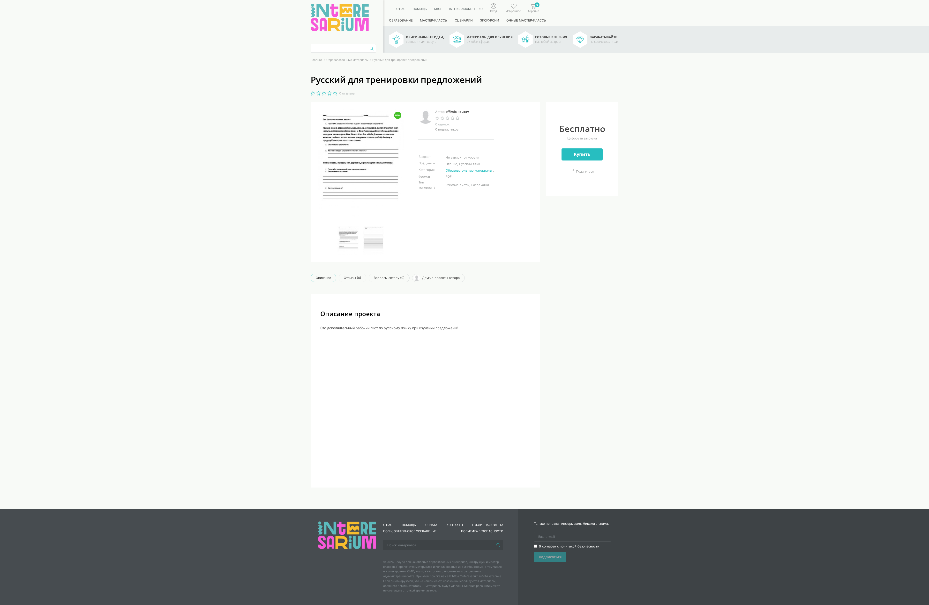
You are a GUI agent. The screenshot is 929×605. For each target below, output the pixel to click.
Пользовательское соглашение (409, 531)
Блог (438, 9)
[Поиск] (498, 545)
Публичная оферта (487, 525)
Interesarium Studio (466, 9)
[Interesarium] (347, 534)
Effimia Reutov (457, 111)
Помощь (420, 9)
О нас (400, 9)
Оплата (431, 525)
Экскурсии (489, 20)
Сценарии (464, 20)
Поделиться (585, 171)
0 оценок (442, 124)
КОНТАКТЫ (455, 525)
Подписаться (550, 556)
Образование (401, 20)
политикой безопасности (579, 546)
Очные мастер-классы (526, 20)
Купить (582, 154)
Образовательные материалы (469, 170)
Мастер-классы (434, 20)
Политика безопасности (482, 531)
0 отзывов (347, 93)
